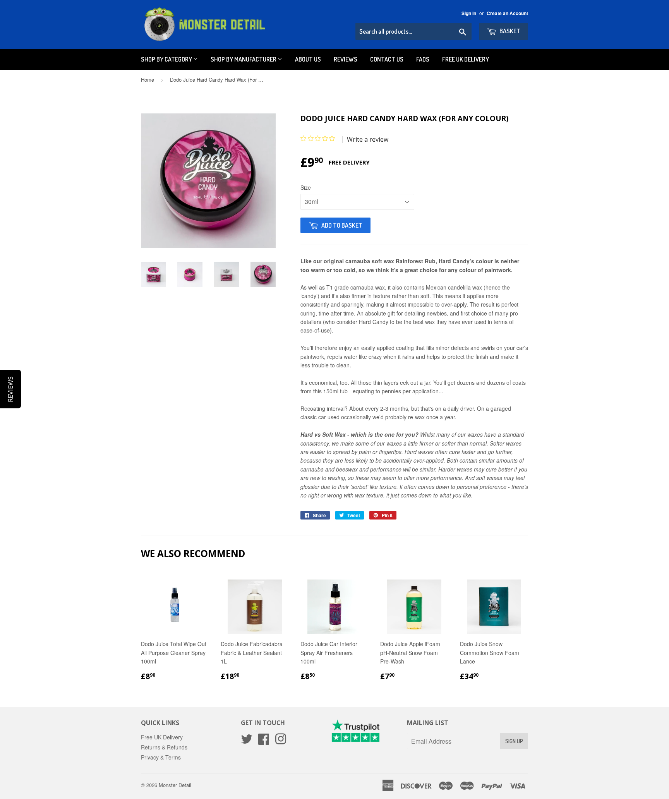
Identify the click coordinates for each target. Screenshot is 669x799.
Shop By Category (167, 59)
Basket (509, 31)
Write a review (367, 139)
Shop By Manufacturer (244, 59)
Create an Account (507, 13)
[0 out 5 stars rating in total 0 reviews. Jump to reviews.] (319, 138)
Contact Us (386, 59)
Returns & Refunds (164, 747)
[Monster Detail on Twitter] (246, 741)
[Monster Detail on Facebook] (263, 741)
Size (305, 187)
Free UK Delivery (465, 59)
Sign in (468, 13)
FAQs (422, 59)
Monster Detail (175, 785)
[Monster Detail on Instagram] (280, 741)
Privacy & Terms (161, 757)
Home (147, 79)
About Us (308, 59)
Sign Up (514, 741)
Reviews (345, 59)
